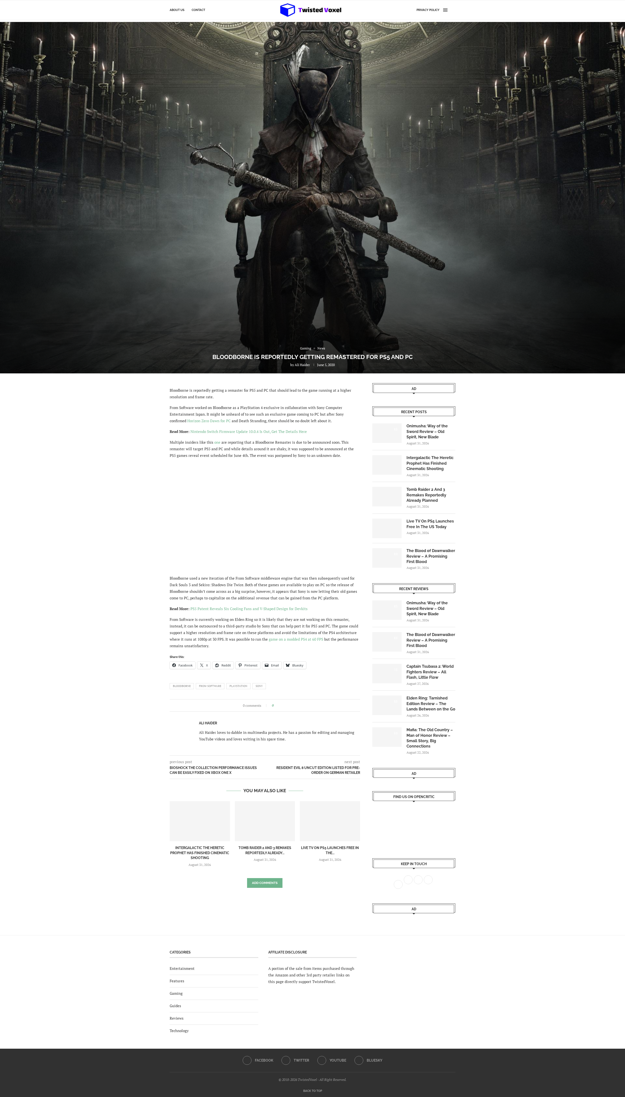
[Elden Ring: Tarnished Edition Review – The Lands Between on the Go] (387, 705)
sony (259, 686)
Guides (175, 1005)
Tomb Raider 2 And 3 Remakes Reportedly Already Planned (426, 495)
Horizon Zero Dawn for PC (209, 420)
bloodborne (182, 686)
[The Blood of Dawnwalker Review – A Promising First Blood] (387, 558)
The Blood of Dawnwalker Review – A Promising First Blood (430, 556)
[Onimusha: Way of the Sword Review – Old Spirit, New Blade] (387, 433)
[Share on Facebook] (279, 705)
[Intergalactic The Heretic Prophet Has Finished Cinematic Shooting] (200, 821)
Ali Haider (302, 364)
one (217, 442)
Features (177, 980)
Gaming (176, 993)
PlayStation (238, 686)
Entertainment (182, 968)
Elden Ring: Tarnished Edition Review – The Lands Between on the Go (430, 703)
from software (210, 686)
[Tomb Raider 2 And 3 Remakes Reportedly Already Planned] (265, 821)
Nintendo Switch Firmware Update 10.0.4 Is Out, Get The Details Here (248, 431)
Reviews (177, 1018)
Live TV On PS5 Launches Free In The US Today (430, 524)
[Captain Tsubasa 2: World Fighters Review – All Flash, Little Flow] (387, 673)
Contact (198, 10)
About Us (177, 10)
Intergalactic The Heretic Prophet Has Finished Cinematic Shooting (199, 853)
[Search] (452, 10)
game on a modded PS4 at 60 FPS (296, 639)
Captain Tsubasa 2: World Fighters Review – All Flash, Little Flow (430, 672)
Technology (179, 1030)
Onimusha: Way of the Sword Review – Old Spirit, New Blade (427, 431)
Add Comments (265, 883)
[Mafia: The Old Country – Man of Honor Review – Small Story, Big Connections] (387, 737)
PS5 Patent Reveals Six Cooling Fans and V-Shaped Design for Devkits (249, 608)
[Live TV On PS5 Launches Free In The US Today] (330, 821)
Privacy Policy (428, 10)
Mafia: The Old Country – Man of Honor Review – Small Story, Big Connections (429, 738)
